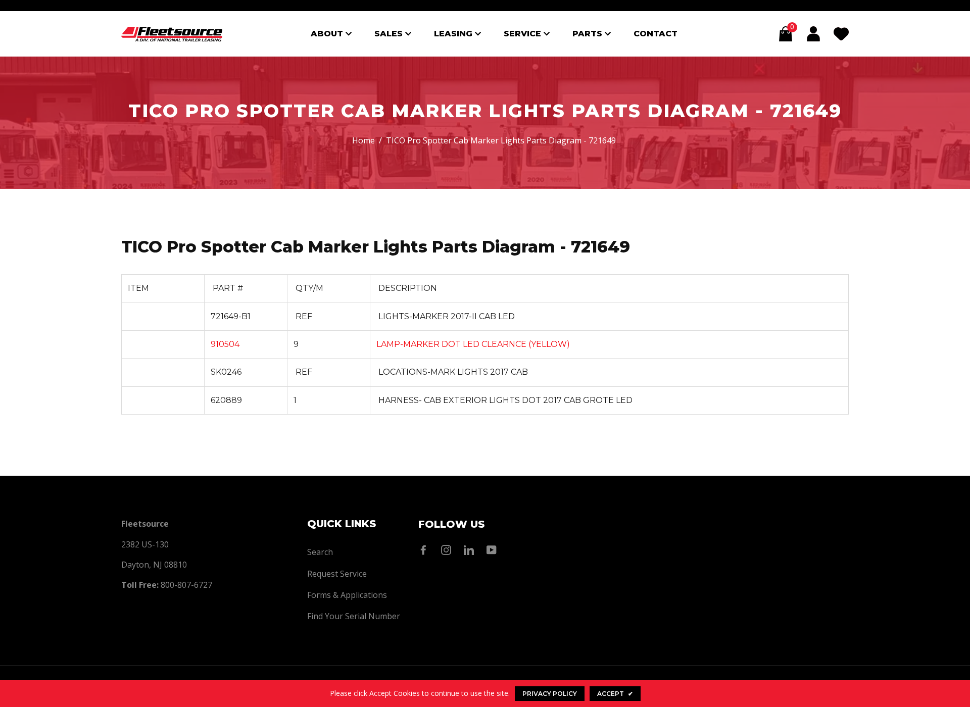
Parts (588, 33)
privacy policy (549, 693)
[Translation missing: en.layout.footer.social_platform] (425, 550)
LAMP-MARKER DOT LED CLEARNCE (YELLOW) (473, 344)
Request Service (337, 573)
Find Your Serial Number (353, 616)
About (328, 33)
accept (615, 693)
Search (320, 552)
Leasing (454, 33)
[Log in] (813, 34)
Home (363, 140)
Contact (655, 33)
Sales (389, 33)
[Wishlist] (841, 34)
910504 (225, 344)
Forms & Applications (347, 594)
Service (524, 33)
